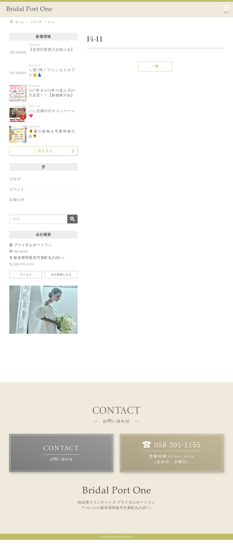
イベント (17, 189)
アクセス (25, 274)
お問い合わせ (61, 459)
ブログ (15, 179)
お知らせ (17, 199)
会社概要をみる (61, 274)
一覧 (155, 66)
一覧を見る (43, 150)
